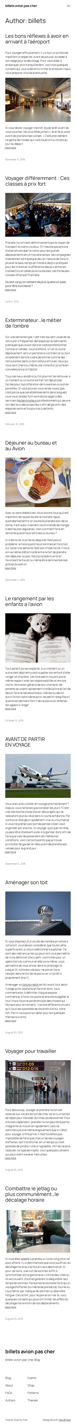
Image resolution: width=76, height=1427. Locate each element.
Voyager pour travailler (30, 1051)
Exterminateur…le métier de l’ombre (33, 323)
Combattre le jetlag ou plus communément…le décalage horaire (32, 1194)
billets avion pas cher (21, 5)
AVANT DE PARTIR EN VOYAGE (25, 742)
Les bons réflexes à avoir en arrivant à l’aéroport (37, 38)
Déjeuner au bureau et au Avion (31, 445)
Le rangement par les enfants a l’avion (29, 601)
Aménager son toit (26, 882)
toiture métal (30, 985)
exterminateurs (28, 400)
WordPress (65, 1419)
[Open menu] (68, 6)
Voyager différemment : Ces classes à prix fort (37, 181)
